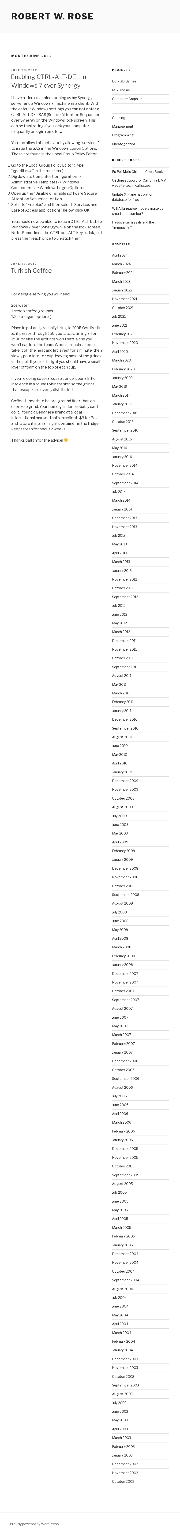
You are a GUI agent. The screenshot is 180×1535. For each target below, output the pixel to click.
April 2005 (120, 1219)
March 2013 (121, 562)
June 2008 (120, 921)
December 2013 (124, 518)
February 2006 (123, 1131)
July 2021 (119, 316)
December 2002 (125, 1464)
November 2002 (125, 1473)
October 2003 (123, 1377)
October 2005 (123, 1166)
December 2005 (125, 1149)
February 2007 (123, 1044)
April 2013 (119, 553)
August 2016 (122, 439)
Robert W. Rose (52, 16)
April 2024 (120, 255)
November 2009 (125, 789)
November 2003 (125, 1368)
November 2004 (125, 1262)
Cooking (118, 118)
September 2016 (125, 430)
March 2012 (121, 632)
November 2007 (125, 982)
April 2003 (120, 1429)
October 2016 (123, 422)
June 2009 (120, 825)
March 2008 (121, 947)
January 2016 (122, 457)
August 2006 (122, 1087)
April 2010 (120, 763)
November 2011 (124, 649)
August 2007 (122, 1008)
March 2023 (121, 281)
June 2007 (120, 1017)
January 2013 (122, 571)
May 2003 (120, 1420)
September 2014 (125, 483)
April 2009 (120, 842)
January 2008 (122, 965)
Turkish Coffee (31, 270)
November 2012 (124, 579)
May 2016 (119, 448)
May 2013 (119, 544)
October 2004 (123, 1271)
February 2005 (123, 1236)
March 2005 (121, 1227)
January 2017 (122, 404)
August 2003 (122, 1394)
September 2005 (125, 1175)
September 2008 (125, 895)
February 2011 (122, 702)
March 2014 (121, 500)
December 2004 (125, 1254)
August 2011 (121, 676)
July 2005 (119, 1192)
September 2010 (125, 728)
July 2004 (119, 1298)
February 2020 (123, 369)
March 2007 (121, 1035)
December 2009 (125, 781)
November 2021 (124, 299)
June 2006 (120, 1105)
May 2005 (120, 1210)
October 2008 (123, 886)
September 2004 (125, 1280)
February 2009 (123, 851)
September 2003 (125, 1385)
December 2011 (124, 641)
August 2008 (122, 903)
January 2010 (122, 772)
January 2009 (122, 859)
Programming (123, 135)
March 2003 (121, 1438)
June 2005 (120, 1201)
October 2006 (123, 1070)
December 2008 (125, 868)
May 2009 (120, 833)
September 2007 (125, 1000)
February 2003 (123, 1447)
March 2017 (121, 395)
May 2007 (120, 1026)
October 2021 (122, 308)
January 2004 (122, 1350)
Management (122, 126)
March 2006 (121, 1122)
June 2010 (120, 746)
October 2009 (123, 798)
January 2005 (122, 1245)
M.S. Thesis (121, 90)
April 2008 (120, 938)
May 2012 (119, 623)
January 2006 (122, 1140)
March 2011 (121, 693)
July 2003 (119, 1403)
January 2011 (121, 711)
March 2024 (121, 264)
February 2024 (123, 273)
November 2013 (124, 527)
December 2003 (125, 1359)
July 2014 (119, 492)
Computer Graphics (127, 99)
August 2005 (122, 1184)
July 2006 (119, 1096)
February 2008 (123, 956)
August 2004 (122, 1289)
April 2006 (120, 1114)
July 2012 (119, 605)
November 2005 (125, 1157)
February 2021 (123, 334)
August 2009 (122, 807)
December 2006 (125, 1061)
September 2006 (125, 1078)
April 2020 (120, 352)
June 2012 (119, 614)
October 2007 (123, 991)
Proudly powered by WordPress (34, 1524)
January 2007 (122, 1052)
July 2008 (119, 912)
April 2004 (120, 1324)
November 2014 (124, 465)
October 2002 (123, 1481)
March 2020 (121, 360)
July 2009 (119, 816)
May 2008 (120, 930)
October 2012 (122, 588)
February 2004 (123, 1341)
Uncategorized (123, 144)
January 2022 (122, 290)
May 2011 (119, 684)
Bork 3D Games (124, 81)
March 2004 (121, 1333)
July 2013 (119, 535)
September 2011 (125, 667)
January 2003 (122, 1455)
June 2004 (120, 1306)
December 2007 (125, 974)
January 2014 (122, 509)
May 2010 (119, 754)
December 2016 (124, 413)
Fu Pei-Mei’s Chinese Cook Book (137, 172)
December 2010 (125, 719)
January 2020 (122, 378)
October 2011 (122, 658)
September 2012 (125, 597)
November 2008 (125, 877)
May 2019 (119, 386)
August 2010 (122, 737)
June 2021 (119, 325)
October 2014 (123, 474)
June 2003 (120, 1411)
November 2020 (125, 343)
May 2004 (120, 1315)
